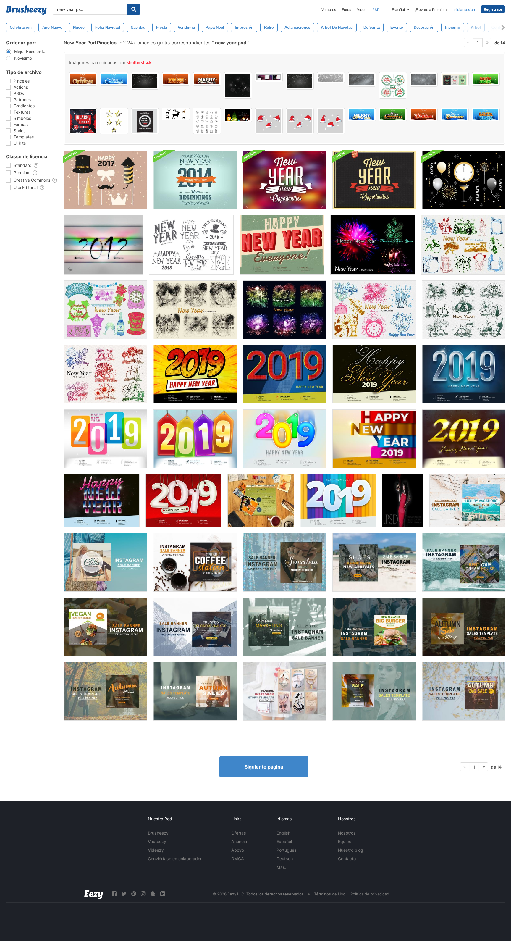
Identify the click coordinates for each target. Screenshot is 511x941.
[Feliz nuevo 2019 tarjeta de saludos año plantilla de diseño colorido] (374, 438)
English (283, 832)
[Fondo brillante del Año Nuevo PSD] (284, 180)
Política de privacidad (369, 894)
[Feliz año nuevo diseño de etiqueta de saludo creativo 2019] (195, 438)
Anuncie (239, 841)
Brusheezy (158, 832)
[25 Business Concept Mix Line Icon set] (207, 121)
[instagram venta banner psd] (467, 500)
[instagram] (143, 894)
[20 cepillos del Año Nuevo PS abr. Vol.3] (374, 309)
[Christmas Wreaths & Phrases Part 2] (393, 85)
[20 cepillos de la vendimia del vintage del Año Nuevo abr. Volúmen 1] (463, 245)
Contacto (347, 858)
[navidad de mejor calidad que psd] (269, 121)
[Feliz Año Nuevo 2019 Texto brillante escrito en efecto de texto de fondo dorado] (463, 438)
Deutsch (284, 858)
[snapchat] (153, 894)
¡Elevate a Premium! (431, 9)
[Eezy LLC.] (93, 893)
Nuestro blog (350, 850)
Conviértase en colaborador (175, 858)
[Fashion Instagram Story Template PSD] (284, 691)
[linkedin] (162, 894)
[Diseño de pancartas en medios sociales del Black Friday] (83, 121)
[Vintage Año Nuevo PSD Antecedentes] (374, 180)
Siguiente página (264, 767)
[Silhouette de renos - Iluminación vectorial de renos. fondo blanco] (176, 114)
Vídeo (361, 9)
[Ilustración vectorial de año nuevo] (105, 180)
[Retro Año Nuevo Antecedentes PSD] (195, 180)
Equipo (344, 841)
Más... (282, 867)
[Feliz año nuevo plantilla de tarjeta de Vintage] (282, 245)
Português (286, 850)
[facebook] (114, 894)
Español (284, 841)
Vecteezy (157, 841)
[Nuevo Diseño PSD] (260, 500)
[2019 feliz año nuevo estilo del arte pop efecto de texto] (195, 374)
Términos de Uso (329, 894)
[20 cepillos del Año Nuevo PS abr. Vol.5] (284, 309)
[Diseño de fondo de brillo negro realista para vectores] (238, 85)
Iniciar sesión (464, 9)
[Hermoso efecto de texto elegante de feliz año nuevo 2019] (374, 374)
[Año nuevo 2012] (103, 245)
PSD (376, 9)
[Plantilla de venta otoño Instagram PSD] (463, 627)
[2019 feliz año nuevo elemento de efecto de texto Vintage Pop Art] (284, 374)
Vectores (328, 9)
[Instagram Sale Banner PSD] (105, 562)
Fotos (346, 9)
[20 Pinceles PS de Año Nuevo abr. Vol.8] (463, 309)
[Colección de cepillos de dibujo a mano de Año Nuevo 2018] (191, 245)
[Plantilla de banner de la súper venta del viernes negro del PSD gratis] (269, 77)
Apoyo (237, 850)
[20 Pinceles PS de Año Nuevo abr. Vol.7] (105, 374)
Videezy (156, 850)
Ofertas (238, 832)
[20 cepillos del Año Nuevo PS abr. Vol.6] (372, 245)
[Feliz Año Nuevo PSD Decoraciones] (463, 180)
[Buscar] (133, 9)
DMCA (237, 858)
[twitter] (124, 894)
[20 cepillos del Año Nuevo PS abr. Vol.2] (105, 309)
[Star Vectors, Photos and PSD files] (114, 121)
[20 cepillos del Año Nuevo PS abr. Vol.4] (195, 309)
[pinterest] (133, 894)
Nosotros (347, 832)
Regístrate (493, 9)
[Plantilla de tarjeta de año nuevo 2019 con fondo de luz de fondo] (463, 374)
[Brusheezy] (26, 10)
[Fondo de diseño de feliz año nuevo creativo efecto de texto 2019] (105, 438)
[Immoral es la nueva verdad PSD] (402, 500)
